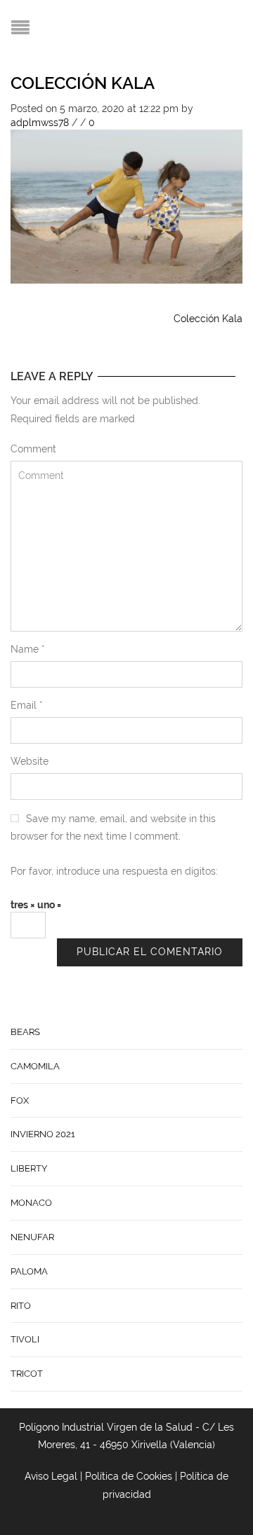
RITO (21, 1305)
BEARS (25, 1032)
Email (27, 705)
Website (29, 761)
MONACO (31, 1202)
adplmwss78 (40, 122)
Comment (33, 448)
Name (28, 649)
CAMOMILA (35, 1066)
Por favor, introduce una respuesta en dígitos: (114, 871)
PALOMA (29, 1271)
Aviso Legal (51, 1476)
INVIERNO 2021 (43, 1134)
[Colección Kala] (126, 205)
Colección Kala (83, 83)
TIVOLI (25, 1339)
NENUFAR (32, 1237)
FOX (20, 1100)
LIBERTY (29, 1168)
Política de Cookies (128, 1476)
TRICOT (27, 1373)
